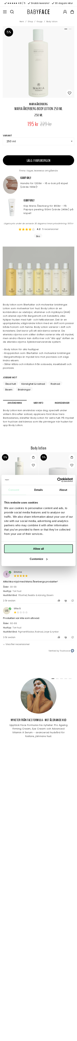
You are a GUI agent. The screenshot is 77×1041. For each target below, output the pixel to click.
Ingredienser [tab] (62, 402)
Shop (30, 21)
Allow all (38, 548)
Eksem (8, 389)
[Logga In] (65, 11)
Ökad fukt (10, 383)
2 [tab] (69, 29)
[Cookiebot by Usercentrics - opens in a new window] (57, 480)
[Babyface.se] (38, 11)
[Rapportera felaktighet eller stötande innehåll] (72, 600)
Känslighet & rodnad (33, 383)
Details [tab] (38, 489)
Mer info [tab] (39, 402)
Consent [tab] (13, 489)
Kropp (40, 21)
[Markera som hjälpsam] (59, 600)
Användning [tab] (15, 402)
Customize (36, 558)
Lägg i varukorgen (38, 160)
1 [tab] (65, 29)
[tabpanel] (38, 62)
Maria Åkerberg (38, 104)
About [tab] (63, 489)
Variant (7, 135)
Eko (38, 236)
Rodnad (55, 383)
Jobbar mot (10, 377)
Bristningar (24, 389)
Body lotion (52, 21)
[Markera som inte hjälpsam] (66, 600)
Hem (22, 21)
